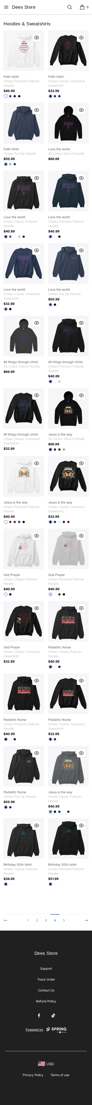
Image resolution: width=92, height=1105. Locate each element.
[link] (24, 51)
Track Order (46, 979)
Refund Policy (46, 1001)
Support (46, 968)
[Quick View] (36, 37)
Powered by (34, 1029)
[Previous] (7, 918)
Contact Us (46, 990)
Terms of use (59, 1075)
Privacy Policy (33, 1075)
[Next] (84, 918)
